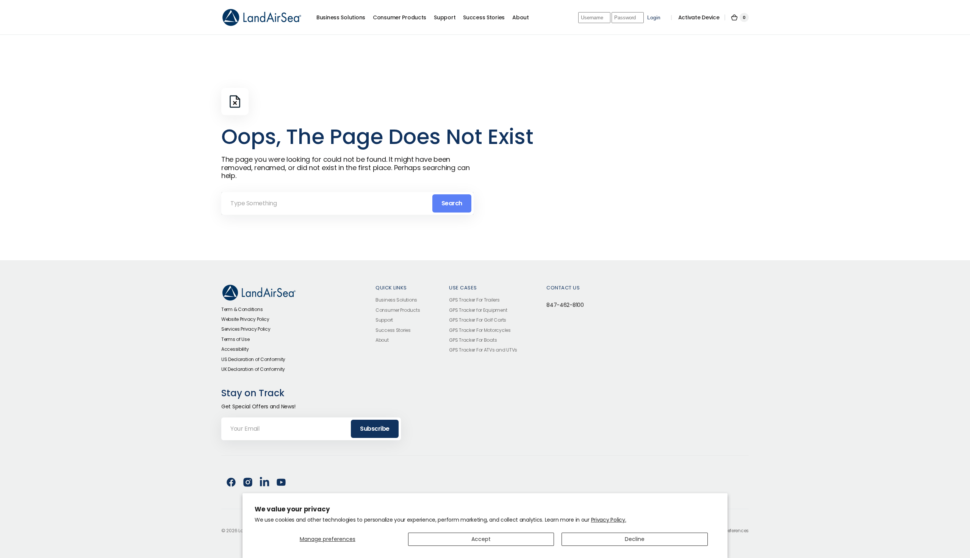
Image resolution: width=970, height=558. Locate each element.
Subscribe (375, 428)
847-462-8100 (565, 305)
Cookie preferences (728, 530)
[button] (740, 17)
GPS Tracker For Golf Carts (477, 320)
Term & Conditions (242, 309)
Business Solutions (396, 300)
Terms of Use (235, 339)
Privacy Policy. (608, 520)
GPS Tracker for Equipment (478, 310)
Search (451, 203)
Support (384, 320)
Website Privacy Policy (245, 319)
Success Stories (393, 330)
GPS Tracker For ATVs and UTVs (483, 350)
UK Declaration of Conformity (253, 369)
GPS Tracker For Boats (473, 340)
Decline (635, 539)
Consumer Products (397, 310)
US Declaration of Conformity (253, 359)
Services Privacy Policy (246, 329)
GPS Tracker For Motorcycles (479, 330)
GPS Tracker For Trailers (474, 300)
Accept (481, 539)
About (382, 340)
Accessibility (235, 349)
